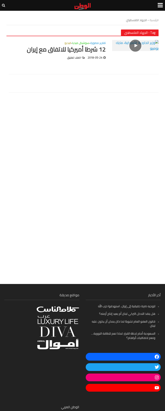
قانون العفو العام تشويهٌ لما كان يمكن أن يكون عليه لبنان (123, 324)
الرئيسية (154, 20)
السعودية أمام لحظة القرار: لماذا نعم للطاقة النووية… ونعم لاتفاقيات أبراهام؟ (123, 336)
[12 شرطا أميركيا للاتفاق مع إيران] (135, 45)
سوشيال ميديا (80, 43)
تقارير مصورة (98, 43)
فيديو (67, 43)
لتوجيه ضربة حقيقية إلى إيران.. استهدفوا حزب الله (126, 306)
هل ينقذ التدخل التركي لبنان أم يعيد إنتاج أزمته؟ (127, 313)
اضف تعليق (74, 57)
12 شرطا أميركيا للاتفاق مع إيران (66, 49)
